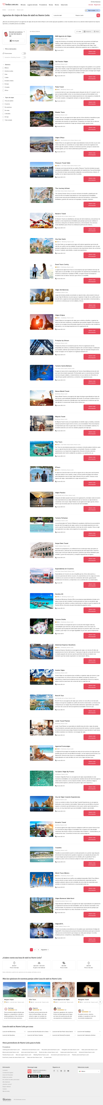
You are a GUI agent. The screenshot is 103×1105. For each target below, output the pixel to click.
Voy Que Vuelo (60, 239)
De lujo (7, 117)
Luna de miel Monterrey (9, 1031)
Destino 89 (59, 594)
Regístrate (97, 5)
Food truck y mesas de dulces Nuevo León (14, 1057)
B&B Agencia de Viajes (63, 36)
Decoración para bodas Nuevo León (60, 1054)
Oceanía (7, 87)
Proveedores (43, 5)
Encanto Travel (60, 822)
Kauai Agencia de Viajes (62, 999)
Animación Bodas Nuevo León (87, 1052)
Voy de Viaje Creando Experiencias (67, 797)
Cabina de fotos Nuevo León (34, 1057)
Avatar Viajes (60, 670)
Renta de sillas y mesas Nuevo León (48, 1052)
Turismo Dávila (60, 619)
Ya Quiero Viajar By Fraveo (64, 772)
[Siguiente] (100, 1002)
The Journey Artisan (62, 188)
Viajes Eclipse (60, 315)
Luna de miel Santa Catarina (35, 1035)
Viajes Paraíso (60, 493)
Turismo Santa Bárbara (63, 366)
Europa (7, 84)
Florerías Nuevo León (8, 1054)
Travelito (58, 848)
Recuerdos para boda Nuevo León (51, 1049)
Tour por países (9, 101)
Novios (57, 5)
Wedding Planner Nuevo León (41, 1054)
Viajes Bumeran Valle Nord (64, 898)
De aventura (8, 107)
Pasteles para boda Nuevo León (80, 1054)
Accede (91, 5)
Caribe (6, 77)
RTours (57, 467)
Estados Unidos (9, 81)
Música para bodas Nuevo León (11, 1052)
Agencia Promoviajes (62, 746)
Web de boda (6, 1091)
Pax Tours (58, 442)
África (6, 90)
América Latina (9, 71)
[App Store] (33, 1077)
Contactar (5, 1070)
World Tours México (62, 873)
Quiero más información (92, 52)
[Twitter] (57, 1070)
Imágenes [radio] (88, 31)
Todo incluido (8, 120)
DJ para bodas (48, 1057)
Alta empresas (6, 1082)
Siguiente (44, 950)
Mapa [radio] (97, 31)
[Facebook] (54, 1070)
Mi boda (23, 5)
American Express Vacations (65, 645)
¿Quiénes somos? (7, 1084)
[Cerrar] (24, 32)
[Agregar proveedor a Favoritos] (51, 37)
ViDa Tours (32, 999)
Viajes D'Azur (59, 138)
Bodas (4, 10)
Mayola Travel (60, 417)
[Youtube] (68, 1070)
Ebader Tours (60, 112)
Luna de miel (11, 10)
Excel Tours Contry (62, 264)
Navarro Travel (60, 214)
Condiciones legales (8, 1072)
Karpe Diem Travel (61, 543)
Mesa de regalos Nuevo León (23, 1054)
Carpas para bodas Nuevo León (68, 1052)
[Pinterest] (61, 1070)
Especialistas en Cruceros (64, 569)
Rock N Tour (59, 696)
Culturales (7, 113)
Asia (6, 74)
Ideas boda (64, 5)
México (7, 68)
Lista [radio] (79, 31)
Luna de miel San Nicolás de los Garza (38, 1031)
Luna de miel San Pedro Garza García (62, 1031)
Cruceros (7, 104)
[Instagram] (64, 1070)
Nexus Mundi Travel (62, 391)
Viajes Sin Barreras (62, 290)
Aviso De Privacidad (8, 1075)
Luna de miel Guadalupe (84, 1031)
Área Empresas (96, 1)
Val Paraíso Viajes (61, 62)
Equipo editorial (7, 1086)
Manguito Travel (83, 999)
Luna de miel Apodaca (9, 1035)
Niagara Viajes (9, 999)
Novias (51, 5)
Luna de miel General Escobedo (61, 1035)
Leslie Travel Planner (62, 721)
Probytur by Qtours (62, 341)
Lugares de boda (32, 5)
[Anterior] (3, 1002)
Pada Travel (59, 87)
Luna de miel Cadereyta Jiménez (86, 1035)
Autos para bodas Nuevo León (29, 1052)
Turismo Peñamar (61, 518)
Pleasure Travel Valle (62, 163)
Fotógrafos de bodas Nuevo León (70, 1049)
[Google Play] (44, 1077)
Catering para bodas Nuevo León (11, 1049)
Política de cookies (7, 1077)
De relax (7, 110)
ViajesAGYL (59, 924)
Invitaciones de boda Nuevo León (31, 1049)
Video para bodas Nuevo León (89, 1049)
